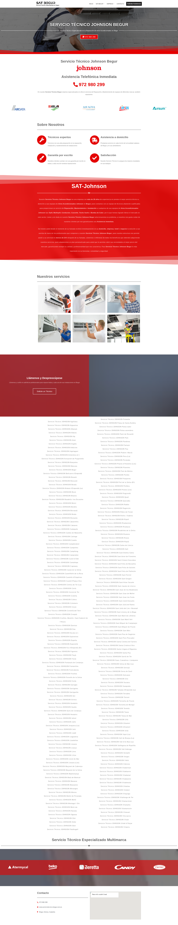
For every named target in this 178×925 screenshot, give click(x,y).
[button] (113, 3)
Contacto (120, 4)
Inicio (91, 4)
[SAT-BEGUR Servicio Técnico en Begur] (47, 4)
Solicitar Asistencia (134, 4)
